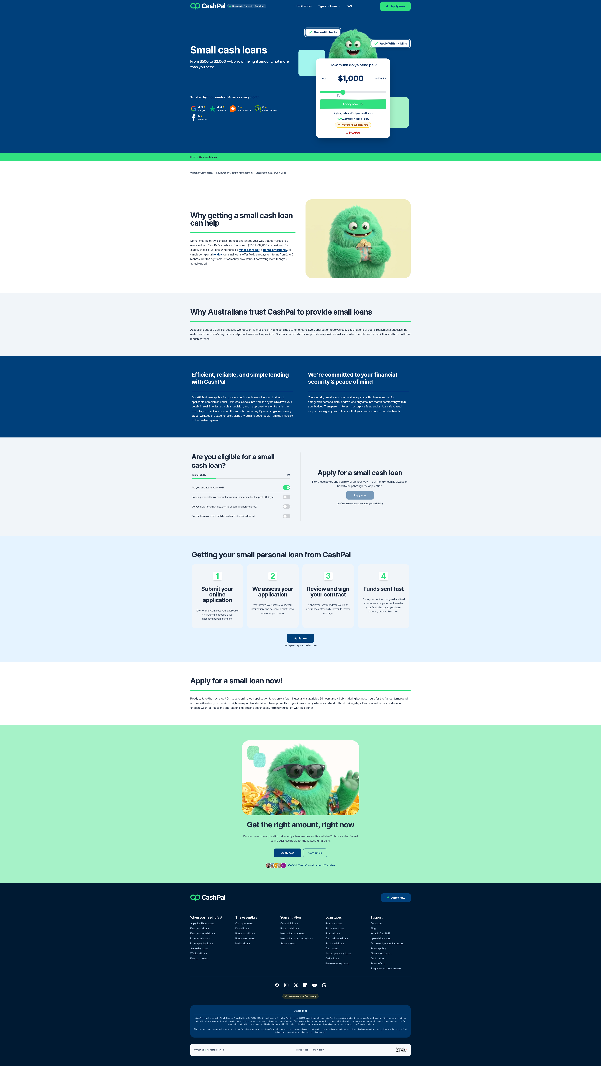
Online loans (332, 958)
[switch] (241, 487)
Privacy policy (378, 948)
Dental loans (242, 928)
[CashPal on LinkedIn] (305, 985)
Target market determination (386, 968)
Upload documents (381, 938)
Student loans (288, 943)
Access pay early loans (338, 953)
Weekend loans (199, 953)
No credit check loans (292, 933)
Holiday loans (242, 943)
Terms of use (378, 963)
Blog (373, 928)
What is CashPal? (380, 933)
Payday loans (333, 933)
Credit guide (377, 958)
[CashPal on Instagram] (286, 985)
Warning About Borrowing (355, 125)
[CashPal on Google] (324, 985)
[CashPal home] (207, 6)
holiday (217, 254)
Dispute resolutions (381, 953)
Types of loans (327, 6)
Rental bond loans (245, 933)
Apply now (398, 6)
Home (193, 157)
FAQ (349, 6)
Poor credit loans (290, 928)
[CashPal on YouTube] (314, 985)
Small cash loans (335, 943)
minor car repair (249, 249)
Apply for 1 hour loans (202, 923)
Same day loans (199, 948)
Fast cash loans (199, 958)
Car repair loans (244, 923)
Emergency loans (199, 928)
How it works (303, 6)
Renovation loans (245, 938)
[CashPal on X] (296, 985)
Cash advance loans (337, 938)
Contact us (315, 852)
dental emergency (275, 249)
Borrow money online (337, 963)
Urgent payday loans (201, 943)
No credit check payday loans (297, 938)
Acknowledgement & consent (387, 943)
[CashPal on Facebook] (277, 985)
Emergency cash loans (203, 933)
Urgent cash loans (200, 938)
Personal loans (334, 923)
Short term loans (335, 928)
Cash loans (332, 948)
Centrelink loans (289, 923)
